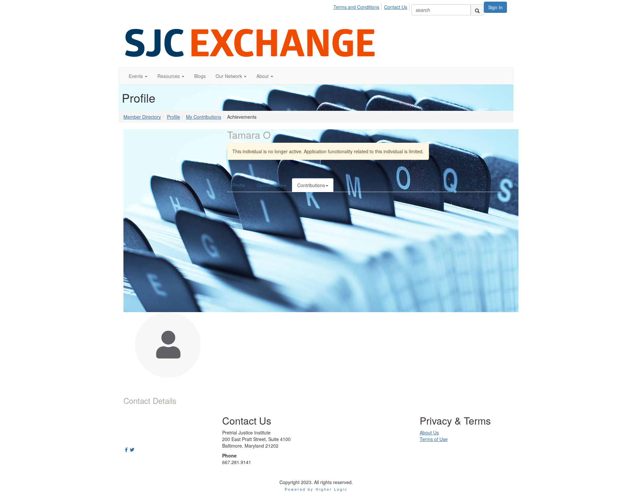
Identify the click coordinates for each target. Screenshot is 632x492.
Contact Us (395, 7)
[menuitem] (358, 6)
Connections (270, 185)
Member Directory (142, 116)
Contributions (311, 185)
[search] (477, 9)
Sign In (495, 7)
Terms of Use (434, 439)
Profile (173, 116)
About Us (429, 432)
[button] (138, 76)
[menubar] (372, 6)
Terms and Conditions (356, 7)
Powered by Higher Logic (316, 489)
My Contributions (203, 116)
